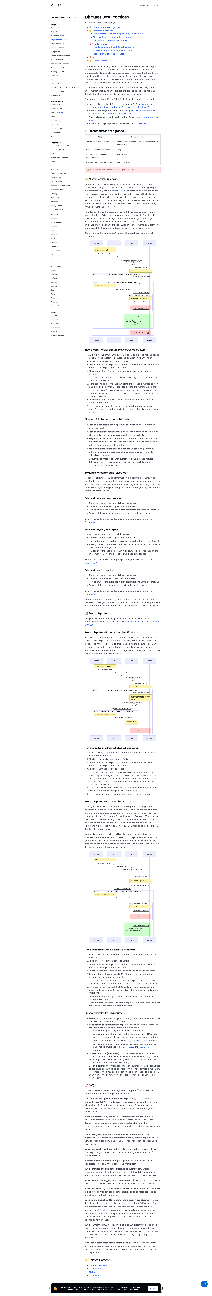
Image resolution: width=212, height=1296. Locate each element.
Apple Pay (56, 113)
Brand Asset (55, 95)
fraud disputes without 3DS (128, 621)
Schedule (54, 282)
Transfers (55, 75)
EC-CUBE (54, 315)
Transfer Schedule (58, 306)
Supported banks (57, 190)
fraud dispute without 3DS (110, 107)
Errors (53, 162)
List (52, 262)
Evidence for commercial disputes (110, 40)
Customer (55, 238)
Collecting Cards (57, 36)
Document (55, 246)
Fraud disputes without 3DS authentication (114, 47)
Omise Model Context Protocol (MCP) (65, 87)
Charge (54, 234)
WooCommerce (57, 335)
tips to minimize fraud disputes (116, 113)
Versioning (55, 197)
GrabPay (54, 124)
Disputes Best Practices (60, 40)
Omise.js (54, 170)
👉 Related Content (98, 60)
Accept (153, 1288)
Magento (54, 319)
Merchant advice (57, 91)
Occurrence (56, 266)
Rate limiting (56, 178)
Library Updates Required (60, 56)
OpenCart (55, 323)
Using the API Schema (59, 150)
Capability (55, 226)
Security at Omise (58, 67)
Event (53, 254)
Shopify (54, 331)
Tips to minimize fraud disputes (108, 53)
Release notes (56, 182)
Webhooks (55, 201)
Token (53, 294)
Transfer (54, 302)
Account (54, 214)
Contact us (144, 5)
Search (54, 286)
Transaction (56, 298)
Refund (54, 278)
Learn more (133, 1289)
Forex (53, 258)
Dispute (54, 242)
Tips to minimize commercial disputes (112, 37)
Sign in (156, 5)
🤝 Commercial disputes (101, 30)
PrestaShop (55, 327)
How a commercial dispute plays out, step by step (118, 33)
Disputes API (140, 123)
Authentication (57, 154)
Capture (54, 32)
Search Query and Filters (60, 186)
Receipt (54, 270)
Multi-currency (57, 60)
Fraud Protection (57, 48)
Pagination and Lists (58, 174)
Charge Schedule (58, 205)
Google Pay (55, 121)
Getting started (57, 28)
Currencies (55, 83)
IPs (52, 166)
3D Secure (55, 79)
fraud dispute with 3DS (138, 107)
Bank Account (56, 222)
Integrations (56, 52)
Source (54, 290)
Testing (54, 194)
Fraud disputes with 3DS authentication (112, 50)
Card (53, 230)
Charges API (95, 1275)
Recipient (54, 274)
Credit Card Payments (59, 158)
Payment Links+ (57, 209)
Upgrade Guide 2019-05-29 (61, 146)
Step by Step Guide (58, 71)
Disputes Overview (58, 44)
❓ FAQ (92, 57)
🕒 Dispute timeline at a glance (104, 27)
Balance (54, 218)
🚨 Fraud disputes (98, 44)
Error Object (55, 250)
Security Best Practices (60, 64)
